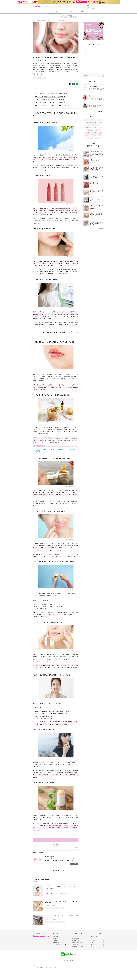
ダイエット (87, 135)
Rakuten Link (93, 944)
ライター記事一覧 (74, 863)
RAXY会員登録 (94, 936)
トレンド (94, 127)
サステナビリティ (52, 967)
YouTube (93, 946)
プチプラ (87, 132)
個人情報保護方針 (64, 958)
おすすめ (93, 119)
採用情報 (79, 958)
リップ (44, 78)
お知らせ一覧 (75, 936)
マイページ (55, 940)
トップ (39, 11)
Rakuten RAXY (39, 7)
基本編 (39, 78)
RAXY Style (54, 11)
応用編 (57, 907)
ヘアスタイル (89, 130)
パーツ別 (94, 132)
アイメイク (85, 55)
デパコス (94, 135)
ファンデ (52, 907)
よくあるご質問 (97, 11)
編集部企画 (100, 119)
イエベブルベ (97, 130)
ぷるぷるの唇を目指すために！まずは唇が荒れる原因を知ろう (51, 93)
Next (76, 847)
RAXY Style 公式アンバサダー (90, 122)
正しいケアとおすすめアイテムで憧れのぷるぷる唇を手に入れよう (52, 105)
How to (35, 78)
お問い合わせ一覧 (43, 967)
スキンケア (85, 49)
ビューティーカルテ (57, 942)
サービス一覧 (35, 967)
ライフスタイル (90, 137)
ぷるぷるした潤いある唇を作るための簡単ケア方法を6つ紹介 (50, 96)
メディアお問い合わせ (76, 938)
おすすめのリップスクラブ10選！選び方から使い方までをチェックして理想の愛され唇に (56, 450)
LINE (92, 942)
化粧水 (100, 132)
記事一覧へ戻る (55, 870)
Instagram (93, 940)
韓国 (46, 922)
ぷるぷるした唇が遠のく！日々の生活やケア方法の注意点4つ (50, 102)
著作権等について (72, 958)
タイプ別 (98, 137)
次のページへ (55, 840)
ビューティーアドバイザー (58, 944)
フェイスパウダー (63, 893)
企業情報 (58, 958)
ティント (62, 922)
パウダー (56, 893)
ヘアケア (85, 61)
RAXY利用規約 (75, 944)
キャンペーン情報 (68, 11)
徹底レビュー (52, 922)
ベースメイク (39, 76)
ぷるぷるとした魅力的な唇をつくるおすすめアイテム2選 (49, 99)
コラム (84, 67)
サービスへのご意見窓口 (77, 942)
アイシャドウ (87, 127)
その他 (84, 70)
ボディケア (85, 58)
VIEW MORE (101, 111)
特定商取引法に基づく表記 (77, 946)
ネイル (84, 64)
